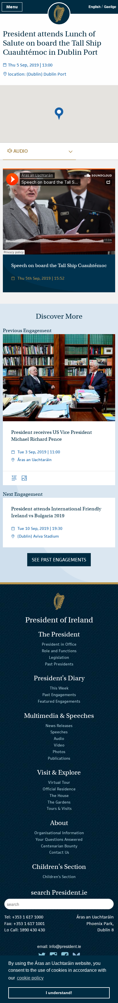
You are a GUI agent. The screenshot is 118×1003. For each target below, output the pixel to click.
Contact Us (59, 852)
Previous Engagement (27, 331)
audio (17, 151)
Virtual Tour (59, 782)
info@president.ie (65, 946)
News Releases (59, 725)
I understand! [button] (59, 992)
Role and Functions (59, 650)
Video (59, 745)
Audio (59, 738)
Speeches (59, 731)
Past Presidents (59, 664)
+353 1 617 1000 (27, 917)
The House (59, 795)
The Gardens (59, 801)
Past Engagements (59, 694)
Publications (59, 758)
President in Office (59, 644)
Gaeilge (110, 6)
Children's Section (59, 876)
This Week (59, 688)
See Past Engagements (59, 560)
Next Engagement (23, 494)
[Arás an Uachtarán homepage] (59, 601)
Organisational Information (59, 832)
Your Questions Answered (59, 839)
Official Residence (59, 789)
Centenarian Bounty (59, 845)
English (94, 6)
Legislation (59, 657)
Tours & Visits (59, 808)
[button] (59, 113)
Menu (12, 6)
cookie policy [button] (30, 977)
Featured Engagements (59, 701)
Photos (59, 751)
